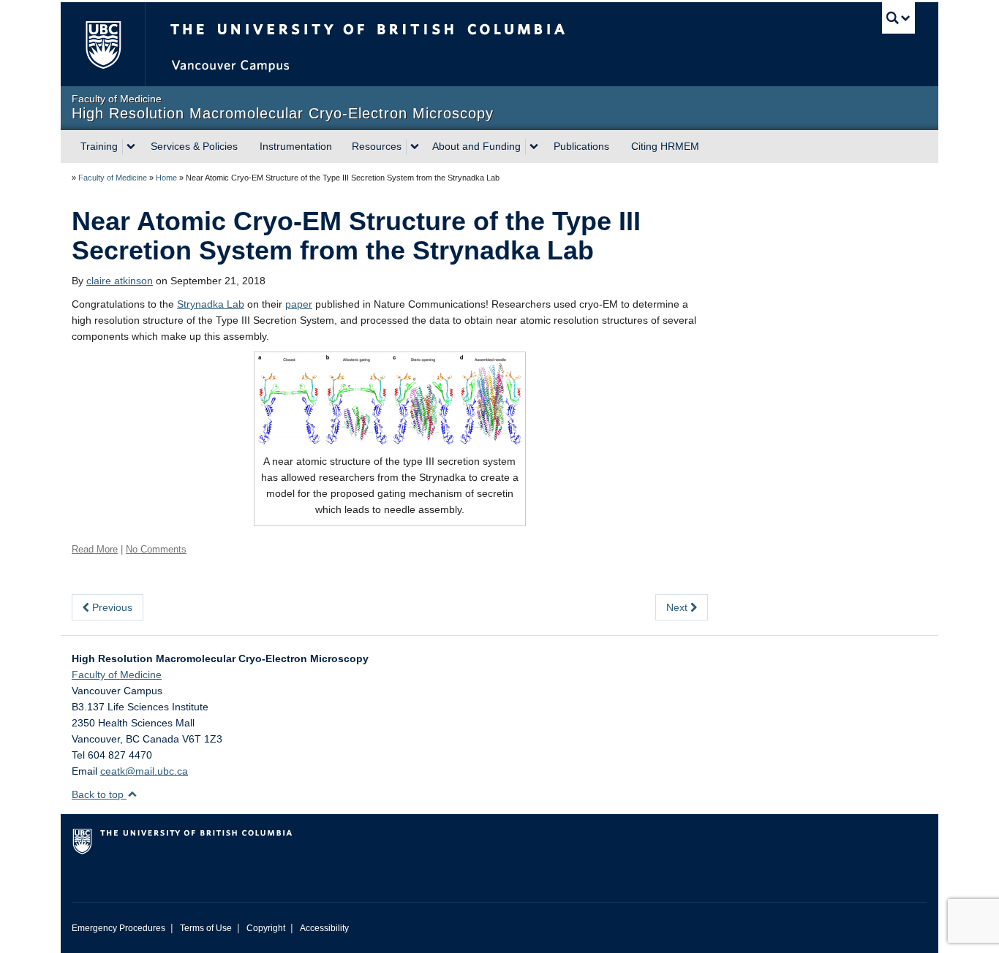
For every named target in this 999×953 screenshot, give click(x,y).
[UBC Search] (898, 18)
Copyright (265, 928)
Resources (377, 146)
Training (99, 146)
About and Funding (476, 146)
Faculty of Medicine (112, 177)
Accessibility (324, 928)
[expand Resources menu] (414, 147)
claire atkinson (119, 280)
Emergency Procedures (118, 928)
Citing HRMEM (665, 146)
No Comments (156, 549)
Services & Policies (194, 146)
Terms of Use (206, 928)
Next (678, 607)
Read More (95, 549)
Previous (110, 607)
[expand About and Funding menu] (534, 147)
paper (298, 304)
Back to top (99, 794)
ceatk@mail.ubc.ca (144, 771)
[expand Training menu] (131, 147)
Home (166, 177)
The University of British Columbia (103, 44)
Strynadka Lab (210, 304)
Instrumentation (296, 146)
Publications (581, 146)
